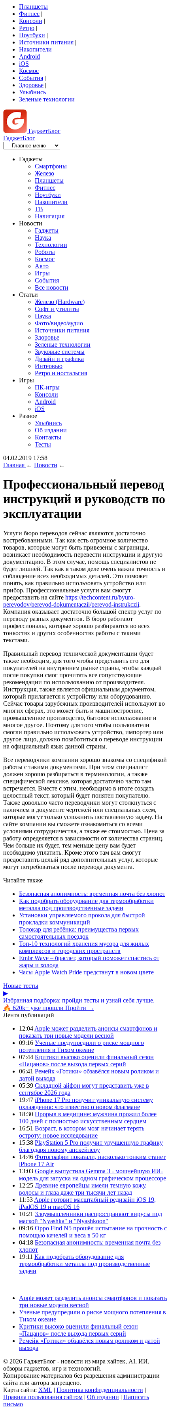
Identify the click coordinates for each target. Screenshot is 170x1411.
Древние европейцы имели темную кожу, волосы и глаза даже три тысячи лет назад (83, 1189)
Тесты (43, 444)
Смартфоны (51, 166)
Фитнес (29, 13)
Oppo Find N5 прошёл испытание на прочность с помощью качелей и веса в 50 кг (93, 1232)
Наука (43, 237)
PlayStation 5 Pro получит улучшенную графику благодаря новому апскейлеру (91, 1146)
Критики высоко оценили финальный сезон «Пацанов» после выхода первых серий (86, 1060)
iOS (24, 63)
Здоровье (31, 85)
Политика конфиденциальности (100, 1389)
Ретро (26, 28)
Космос (29, 70)
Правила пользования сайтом (43, 1397)
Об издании (51, 430)
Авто (42, 266)
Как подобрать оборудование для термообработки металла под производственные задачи (86, 904)
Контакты (48, 437)
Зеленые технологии (47, 99)
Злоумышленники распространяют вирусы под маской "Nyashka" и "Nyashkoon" (90, 1217)
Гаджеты (47, 230)
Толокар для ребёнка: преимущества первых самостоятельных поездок (79, 933)
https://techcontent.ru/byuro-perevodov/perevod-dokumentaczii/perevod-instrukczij (71, 601)
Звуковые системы (60, 351)
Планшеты (33, 6)
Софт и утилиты (57, 308)
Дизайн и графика (59, 358)
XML (45, 1389)
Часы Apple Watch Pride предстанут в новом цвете (86, 972)
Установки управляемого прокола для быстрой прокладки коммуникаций (82, 919)
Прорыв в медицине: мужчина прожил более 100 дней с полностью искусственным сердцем (88, 1118)
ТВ (39, 209)
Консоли (30, 20)
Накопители (35, 49)
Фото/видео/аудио (59, 323)
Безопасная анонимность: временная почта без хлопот (92, 893)
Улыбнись (32, 92)
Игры (42, 273)
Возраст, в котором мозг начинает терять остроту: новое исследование (81, 1132)
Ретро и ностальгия (61, 373)
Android (29, 56)
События (31, 77)
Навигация (49, 216)
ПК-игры (47, 387)
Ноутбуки (32, 35)
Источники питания (46, 42)
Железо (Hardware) (60, 301)
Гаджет (43, 131)
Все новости (51, 287)
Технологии (51, 244)
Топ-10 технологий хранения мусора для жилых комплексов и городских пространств (84, 947)
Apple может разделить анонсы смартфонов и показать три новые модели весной (88, 1032)
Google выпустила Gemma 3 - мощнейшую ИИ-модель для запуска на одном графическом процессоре (92, 1175)
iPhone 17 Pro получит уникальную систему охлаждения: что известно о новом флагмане (86, 1103)
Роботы (45, 251)
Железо (44, 173)
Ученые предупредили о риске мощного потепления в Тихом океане (81, 1046)
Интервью (48, 366)
